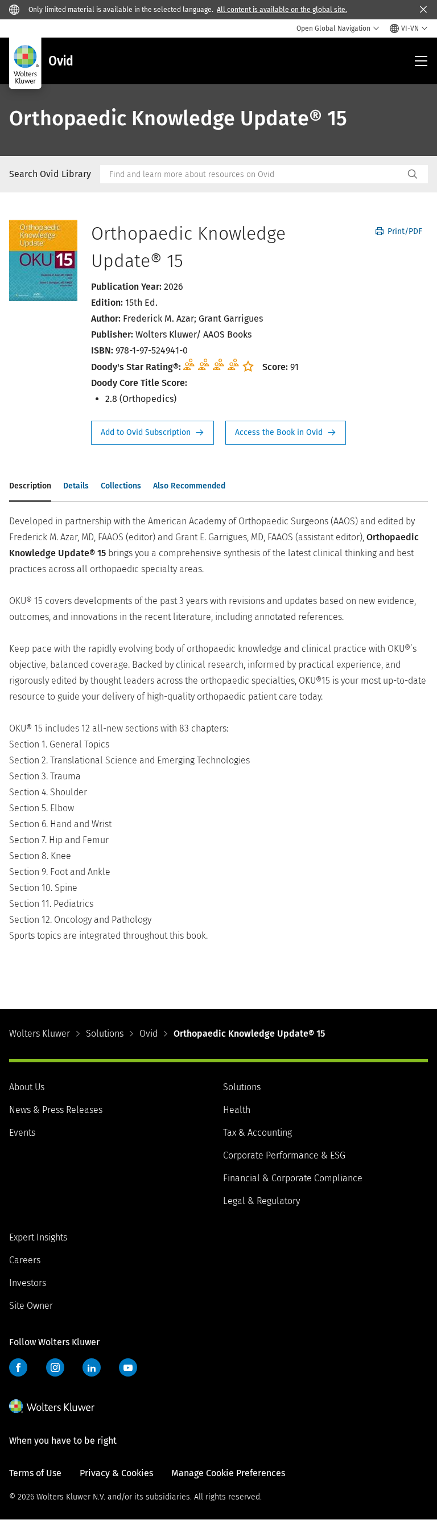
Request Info (152, 432)
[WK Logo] (51, 1406)
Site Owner (31, 1305)
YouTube (128, 1367)
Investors (27, 1282)
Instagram (55, 1367)
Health (236, 1109)
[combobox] (252, 174)
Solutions (104, 1033)
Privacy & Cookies (116, 1473)
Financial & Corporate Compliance (292, 1178)
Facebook (18, 1367)
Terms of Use (35, 1473)
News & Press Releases (55, 1109)
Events (22, 1132)
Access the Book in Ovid (285, 432)
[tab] (30, 487)
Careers (24, 1260)
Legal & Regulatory (261, 1201)
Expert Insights (38, 1237)
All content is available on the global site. (282, 10)
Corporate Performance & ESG (284, 1155)
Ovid (148, 1033)
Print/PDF (403, 231)
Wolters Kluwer (39, 1033)
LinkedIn (92, 1367)
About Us (26, 1087)
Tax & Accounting (257, 1132)
